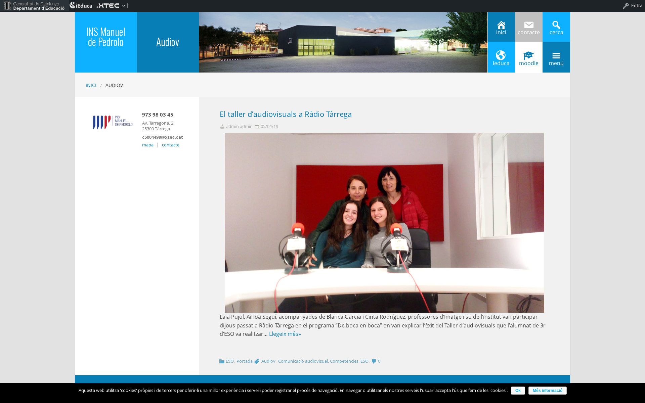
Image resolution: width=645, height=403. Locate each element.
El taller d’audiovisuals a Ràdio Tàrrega (286, 114)
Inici (91, 85)
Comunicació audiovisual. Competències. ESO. (324, 361)
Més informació (547, 390)
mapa (148, 145)
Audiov (268, 361)
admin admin (239, 126)
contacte (170, 145)
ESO (230, 361)
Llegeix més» (285, 334)
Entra (636, 5)
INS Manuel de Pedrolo (105, 36)
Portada (244, 361)
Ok (518, 390)
